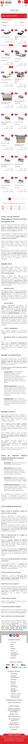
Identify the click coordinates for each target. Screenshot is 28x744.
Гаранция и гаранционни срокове (15, 654)
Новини (13, 648)
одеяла (10, 313)
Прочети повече (9, 739)
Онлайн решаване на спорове (14, 690)
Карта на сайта (14, 727)
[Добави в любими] (12, 32)
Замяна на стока (16, 694)
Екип (12, 644)
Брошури (13, 658)
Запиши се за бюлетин (14, 734)
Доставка (13, 679)
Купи (11, 45)
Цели (12, 646)
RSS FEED (14, 729)
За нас (13, 650)
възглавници (16, 313)
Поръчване (14, 674)
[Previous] (7, 199)
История (13, 642)
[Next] (26, 199)
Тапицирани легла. (8, 398)
